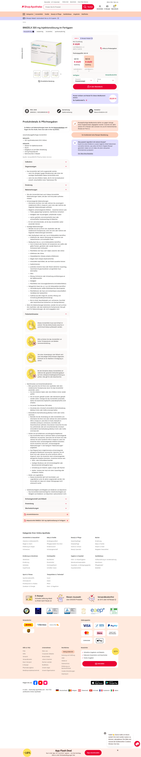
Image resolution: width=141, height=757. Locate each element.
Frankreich (106, 690)
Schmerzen (26, 549)
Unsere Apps (46, 667)
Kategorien (29, 14)
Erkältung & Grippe (29, 546)
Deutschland (63, 690)
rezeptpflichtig (28, 31)
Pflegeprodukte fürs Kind (54, 544)
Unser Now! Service (83, 2)
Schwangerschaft (52, 549)
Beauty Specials (76, 549)
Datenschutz (66, 663)
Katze (48, 581)
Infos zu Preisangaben (110, 48)
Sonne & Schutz (76, 546)
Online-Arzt (65, 2)
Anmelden (101, 663)
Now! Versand (27, 662)
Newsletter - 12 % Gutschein (52, 2)
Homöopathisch (52, 565)
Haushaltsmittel (76, 568)
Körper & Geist (99, 546)
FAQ (24, 651)
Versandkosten (27, 659)
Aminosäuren (27, 581)
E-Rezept (25, 665)
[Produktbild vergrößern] (46, 53)
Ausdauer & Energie (29, 586)
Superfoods (26, 568)
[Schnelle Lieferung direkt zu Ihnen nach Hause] (51, 601)
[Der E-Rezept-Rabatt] (58, 19)
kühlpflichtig (40, 31)
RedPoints (85, 14)
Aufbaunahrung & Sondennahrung (105, 559)
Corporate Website (48, 654)
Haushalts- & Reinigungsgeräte (81, 565)
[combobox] (83, 80)
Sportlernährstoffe (28, 578)
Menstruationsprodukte (78, 562)
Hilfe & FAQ (110, 2)
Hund (48, 578)
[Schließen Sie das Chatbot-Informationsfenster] (105, 733)
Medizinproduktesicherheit (31, 670)
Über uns (115, 2)
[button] (46, 162)
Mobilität (98, 568)
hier (74, 755)
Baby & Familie (99, 544)
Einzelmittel (50, 562)
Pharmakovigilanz (28, 667)
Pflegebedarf (99, 565)
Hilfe (24, 654)
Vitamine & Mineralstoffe (30, 541)
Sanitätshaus (67, 14)
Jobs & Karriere (47, 659)
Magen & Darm (27, 544)
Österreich (85, 690)
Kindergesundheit (52, 541)
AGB (63, 658)
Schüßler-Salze (52, 568)
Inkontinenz (98, 562)
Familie (47, 14)
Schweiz (95, 690)
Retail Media (46, 656)
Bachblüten (50, 559)
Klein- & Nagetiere (53, 586)
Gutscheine (73, 2)
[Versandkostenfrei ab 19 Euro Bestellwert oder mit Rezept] (115, 599)
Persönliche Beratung (47, 81)
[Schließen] (118, 750)
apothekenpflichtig (60, 31)
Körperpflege (75, 544)
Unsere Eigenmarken (48, 670)
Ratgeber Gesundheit (101, 549)
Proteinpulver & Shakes (30, 583)
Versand (25, 656)
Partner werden (47, 662)
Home (24, 22)
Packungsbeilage (58, 127)
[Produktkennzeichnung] (48, 112)
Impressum (65, 674)
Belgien (74, 690)
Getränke (26, 565)
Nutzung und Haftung (68, 655)
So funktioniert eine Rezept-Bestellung (95, 135)
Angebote (76, 14)
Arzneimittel (39, 14)
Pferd (48, 583)
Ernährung (98, 541)
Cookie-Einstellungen (68, 671)
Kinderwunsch (51, 546)
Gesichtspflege (75, 541)
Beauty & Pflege (56, 14)
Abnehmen (26, 559)
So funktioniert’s (79, 100)
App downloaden (93, 753)
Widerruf (64, 661)
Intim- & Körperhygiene (78, 559)
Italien (116, 690)
